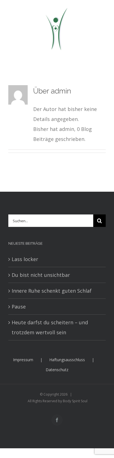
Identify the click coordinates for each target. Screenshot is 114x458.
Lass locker (25, 259)
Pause (19, 306)
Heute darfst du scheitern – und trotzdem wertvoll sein (50, 327)
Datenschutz (57, 369)
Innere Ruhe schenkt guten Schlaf (52, 290)
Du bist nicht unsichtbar (41, 275)
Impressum (23, 359)
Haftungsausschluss (67, 359)
